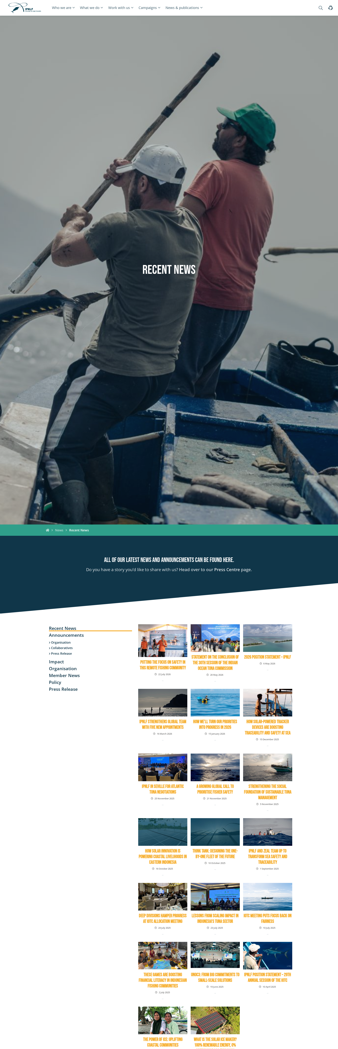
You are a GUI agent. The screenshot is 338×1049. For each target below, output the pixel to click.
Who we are (61, 7)
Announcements (66, 635)
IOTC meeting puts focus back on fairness (268, 918)
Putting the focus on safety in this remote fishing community (163, 665)
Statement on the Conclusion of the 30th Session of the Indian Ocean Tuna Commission (215, 663)
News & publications (182, 7)
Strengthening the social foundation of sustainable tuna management (267, 792)
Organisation (61, 642)
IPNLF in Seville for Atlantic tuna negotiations (163, 789)
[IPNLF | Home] (24, 8)
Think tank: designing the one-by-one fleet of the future (215, 854)
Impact (56, 662)
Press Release (61, 654)
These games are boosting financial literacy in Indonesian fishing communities (163, 980)
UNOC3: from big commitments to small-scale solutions (215, 977)
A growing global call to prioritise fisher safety (215, 789)
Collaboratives (62, 648)
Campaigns (148, 7)
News (59, 530)
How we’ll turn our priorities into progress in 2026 (215, 724)
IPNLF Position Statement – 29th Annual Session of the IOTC (267, 977)
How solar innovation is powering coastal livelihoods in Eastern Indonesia (163, 856)
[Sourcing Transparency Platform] (330, 8)
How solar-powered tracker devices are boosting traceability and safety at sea (267, 727)
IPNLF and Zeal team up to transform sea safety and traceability (267, 856)
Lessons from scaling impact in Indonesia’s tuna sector (215, 918)
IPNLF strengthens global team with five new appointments (162, 724)
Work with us (119, 7)
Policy (55, 682)
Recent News (62, 628)
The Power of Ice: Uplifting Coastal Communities (163, 1042)
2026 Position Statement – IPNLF (267, 657)
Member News (64, 675)
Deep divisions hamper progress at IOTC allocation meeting (163, 918)
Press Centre (227, 569)
